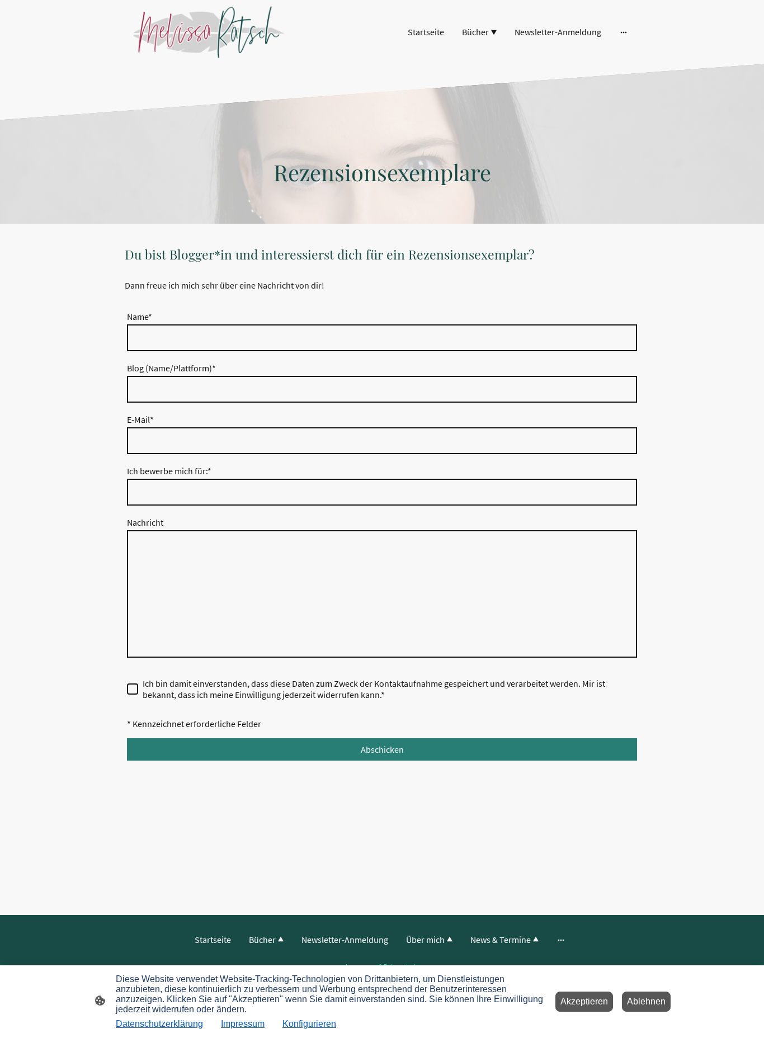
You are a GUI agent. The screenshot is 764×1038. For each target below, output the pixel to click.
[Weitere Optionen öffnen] (623, 32)
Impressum (243, 1023)
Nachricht (145, 522)
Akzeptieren (584, 1001)
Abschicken (382, 749)
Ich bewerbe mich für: (169, 470)
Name (139, 316)
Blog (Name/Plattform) (171, 368)
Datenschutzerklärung (159, 1023)
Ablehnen (646, 1001)
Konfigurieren (309, 1023)
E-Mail (140, 419)
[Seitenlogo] (209, 32)
